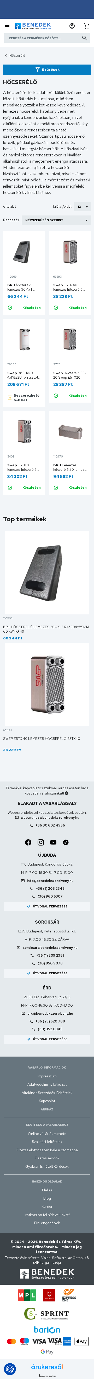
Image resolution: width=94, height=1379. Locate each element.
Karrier (47, 1206)
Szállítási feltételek (47, 1141)
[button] (72, 26)
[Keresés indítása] (84, 38)
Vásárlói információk (47, 1067)
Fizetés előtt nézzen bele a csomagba (47, 1150)
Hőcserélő (17, 55)
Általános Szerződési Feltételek (47, 1092)
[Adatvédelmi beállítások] (10, 1369)
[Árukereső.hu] (47, 1368)
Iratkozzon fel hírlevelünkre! (47, 1214)
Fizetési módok (47, 1158)
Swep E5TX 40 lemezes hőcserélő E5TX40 (41, 738)
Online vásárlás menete (47, 1133)
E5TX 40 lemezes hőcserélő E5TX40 (68, 289)
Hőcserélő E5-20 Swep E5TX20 (69, 375)
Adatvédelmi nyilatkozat (47, 1084)
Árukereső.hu (47, 1376)
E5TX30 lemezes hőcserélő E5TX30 (22, 469)
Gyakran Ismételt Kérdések (47, 1166)
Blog (47, 1198)
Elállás (47, 1190)
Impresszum (47, 1076)
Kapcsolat (47, 1100)
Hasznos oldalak (47, 1181)
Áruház (47, 1109)
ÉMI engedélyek (47, 1223)
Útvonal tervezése (47, 906)
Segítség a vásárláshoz (47, 1125)
